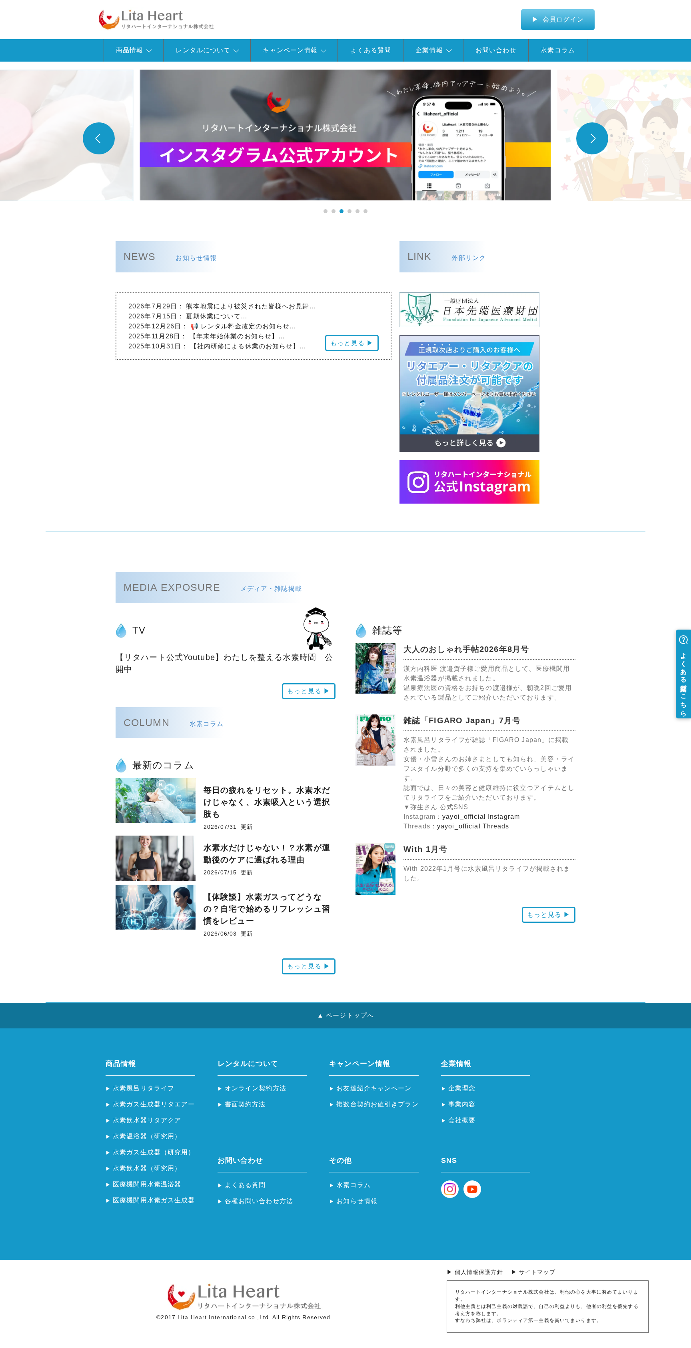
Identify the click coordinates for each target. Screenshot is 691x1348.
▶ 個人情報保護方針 (475, 1272)
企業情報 (429, 50)
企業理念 (461, 1088)
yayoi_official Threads (473, 826)
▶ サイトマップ (533, 1272)
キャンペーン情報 (290, 50)
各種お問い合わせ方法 (259, 1201)
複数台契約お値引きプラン (377, 1104)
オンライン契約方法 (255, 1088)
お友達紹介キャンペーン (373, 1088)
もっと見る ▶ (351, 343)
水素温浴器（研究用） (147, 1136)
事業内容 (461, 1104)
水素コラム (558, 50)
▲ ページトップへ (345, 1015)
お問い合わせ (496, 50)
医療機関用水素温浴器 (147, 1184)
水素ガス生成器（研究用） (154, 1152)
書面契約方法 (245, 1104)
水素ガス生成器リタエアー (154, 1104)
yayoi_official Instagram (481, 816)
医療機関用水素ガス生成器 (154, 1200)
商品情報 (129, 50)
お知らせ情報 (356, 1201)
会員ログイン (562, 19)
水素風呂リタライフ (143, 1088)
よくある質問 (370, 50)
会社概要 (461, 1120)
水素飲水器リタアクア (147, 1120)
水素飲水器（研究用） (147, 1168)
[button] (326, 211)
